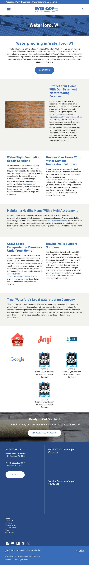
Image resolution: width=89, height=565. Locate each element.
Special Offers (10, 528)
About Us (9, 521)
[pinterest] (23, 543)
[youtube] (13, 543)
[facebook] (7, 543)
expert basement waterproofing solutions (65, 117)
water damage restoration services (59, 180)
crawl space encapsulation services (20, 277)
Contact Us (44, 70)
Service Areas (10, 525)
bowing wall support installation (59, 273)
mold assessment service (57, 221)
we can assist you (13, 318)
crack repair (27, 184)
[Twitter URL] (28, 543)
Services (8, 523)
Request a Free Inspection (44, 433)
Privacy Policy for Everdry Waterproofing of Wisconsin (22, 556)
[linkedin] (18, 543)
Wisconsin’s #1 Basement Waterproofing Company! (31, 2)
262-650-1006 (13, 449)
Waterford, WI (45, 25)
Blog (7, 530)
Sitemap (8, 560)
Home (7, 518)
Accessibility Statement (20, 560)
